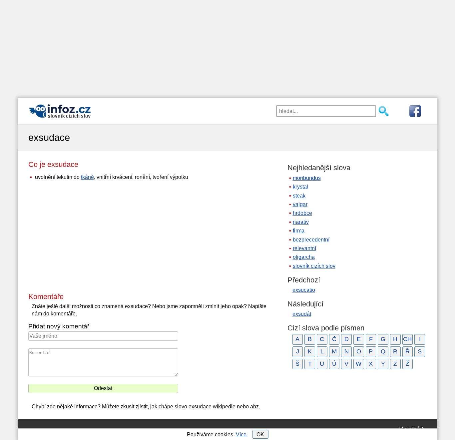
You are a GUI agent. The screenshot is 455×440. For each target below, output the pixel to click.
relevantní (304, 248)
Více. (242, 434)
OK (260, 434)
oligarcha (304, 257)
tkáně (87, 177)
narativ (301, 222)
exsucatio (303, 290)
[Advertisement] (227, 46)
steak (299, 196)
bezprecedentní (311, 239)
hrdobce (302, 213)
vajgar (300, 204)
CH (407, 339)
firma (298, 230)
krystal (300, 187)
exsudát (301, 314)
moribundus (307, 178)
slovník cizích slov (314, 266)
